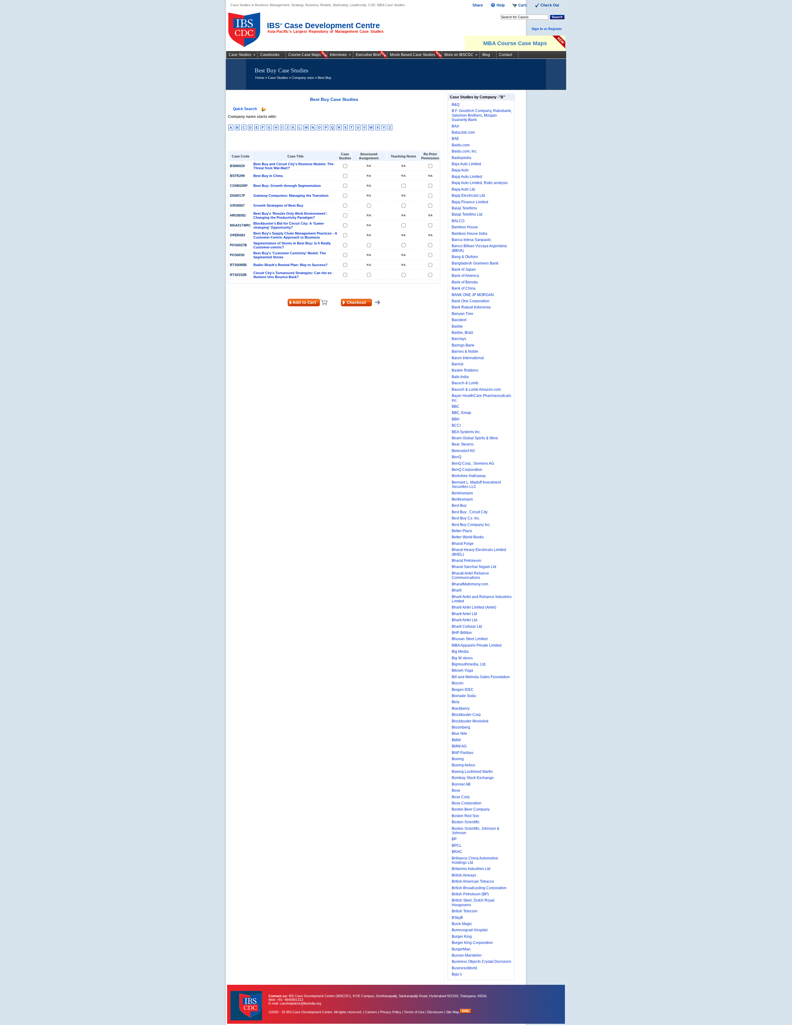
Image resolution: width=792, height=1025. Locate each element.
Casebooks (269, 55)
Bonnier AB (461, 784)
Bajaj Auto (460, 170)
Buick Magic (462, 924)
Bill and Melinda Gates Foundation (481, 677)
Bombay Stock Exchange (473, 778)
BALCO (458, 221)
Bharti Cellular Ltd (467, 626)
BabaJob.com (463, 132)
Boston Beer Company (471, 809)
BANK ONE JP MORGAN (473, 295)
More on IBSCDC (458, 55)
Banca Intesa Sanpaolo (471, 240)
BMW (456, 740)
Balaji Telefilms (464, 208)
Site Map (453, 1012)
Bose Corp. (461, 797)
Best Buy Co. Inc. (466, 518)
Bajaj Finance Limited (470, 202)
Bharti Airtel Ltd (464, 614)
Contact (505, 55)
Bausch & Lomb (465, 383)
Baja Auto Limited (466, 164)
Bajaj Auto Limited (467, 176)
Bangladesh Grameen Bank (475, 263)
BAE (455, 138)
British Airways (464, 875)
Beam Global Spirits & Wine (475, 438)
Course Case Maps (304, 55)
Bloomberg (461, 727)
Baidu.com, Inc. (464, 151)
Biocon (457, 683)
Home (259, 78)
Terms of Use (414, 1012)
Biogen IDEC (463, 689)
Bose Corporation (466, 803)
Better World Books (468, 537)
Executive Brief (368, 55)
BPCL (457, 845)
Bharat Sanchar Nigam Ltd (474, 567)
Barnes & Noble (465, 351)
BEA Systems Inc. (466, 432)
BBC (455, 406)
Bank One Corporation (470, 301)
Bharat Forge (463, 543)
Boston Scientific (466, 822)
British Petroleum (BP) (470, 894)
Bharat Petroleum (466, 560)
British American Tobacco (473, 881)
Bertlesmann (462, 499)
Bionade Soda (464, 696)
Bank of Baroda (465, 282)
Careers (371, 1012)
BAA (455, 126)
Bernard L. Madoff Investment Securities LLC (476, 484)
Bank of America (465, 275)
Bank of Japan (464, 269)
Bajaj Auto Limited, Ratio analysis (480, 183)
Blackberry (461, 708)
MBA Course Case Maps (515, 43)
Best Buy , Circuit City (470, 512)
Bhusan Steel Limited (470, 639)
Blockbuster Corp (466, 715)
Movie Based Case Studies (412, 55)
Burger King (462, 936)
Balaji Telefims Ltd (467, 214)
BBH (455, 419)
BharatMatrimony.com (470, 584)
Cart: (522, 5)
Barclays (459, 339)
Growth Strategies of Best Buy (278, 205)
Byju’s (457, 974)
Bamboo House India (469, 233)
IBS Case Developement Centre (246, 1001)
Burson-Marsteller (467, 955)
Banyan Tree (462, 314)
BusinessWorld (464, 968)
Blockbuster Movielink (470, 721)
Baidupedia (461, 158)
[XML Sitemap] (465, 1012)
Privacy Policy (390, 1012)
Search (557, 17)
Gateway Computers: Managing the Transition (291, 195)
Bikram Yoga (462, 670)
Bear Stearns (463, 444)
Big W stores (462, 658)
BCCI (456, 425)
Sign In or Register (547, 29)
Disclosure (435, 1012)
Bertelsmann (462, 493)
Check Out (549, 5)
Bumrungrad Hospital (470, 930)
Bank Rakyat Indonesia (471, 307)
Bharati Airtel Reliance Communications (470, 575)
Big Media (460, 651)
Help (501, 5)
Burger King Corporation (472, 943)
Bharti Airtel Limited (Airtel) (474, 607)
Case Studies (240, 55)
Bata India (460, 377)
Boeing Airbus (463, 765)
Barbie (457, 326)
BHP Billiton (462, 633)
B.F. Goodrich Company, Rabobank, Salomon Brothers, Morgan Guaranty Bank (482, 115)
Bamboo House (465, 227)
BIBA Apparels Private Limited (476, 645)
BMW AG (459, 746)
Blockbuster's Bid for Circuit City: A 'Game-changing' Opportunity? (289, 225)
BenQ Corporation (467, 469)
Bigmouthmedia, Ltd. (469, 664)
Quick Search (245, 109)
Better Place (462, 531)
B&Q (455, 104)
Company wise (303, 78)
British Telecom (464, 911)
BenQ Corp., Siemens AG (473, 463)
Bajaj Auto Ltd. (464, 189)
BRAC (457, 852)
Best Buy (459, 505)
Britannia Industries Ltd (471, 869)
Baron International (468, 358)
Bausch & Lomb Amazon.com (476, 389)
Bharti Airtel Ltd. (465, 620)
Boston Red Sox (465, 816)
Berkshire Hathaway (469, 476)
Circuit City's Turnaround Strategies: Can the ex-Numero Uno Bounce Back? (293, 275)
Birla (455, 702)
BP (454, 839)
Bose (456, 790)
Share (477, 5)
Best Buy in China (268, 176)
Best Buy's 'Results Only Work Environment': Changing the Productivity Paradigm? (290, 215)
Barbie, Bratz (462, 332)
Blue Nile (459, 733)
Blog (486, 55)
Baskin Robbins (465, 370)
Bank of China (464, 288)
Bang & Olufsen (465, 257)
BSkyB (457, 917)
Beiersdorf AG (463, 451)
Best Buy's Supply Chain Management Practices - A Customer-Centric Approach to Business (295, 235)
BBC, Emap (461, 413)
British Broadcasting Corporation (479, 888)
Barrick (457, 364)
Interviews (338, 55)
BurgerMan (461, 949)
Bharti (457, 590)
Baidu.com (461, 145)
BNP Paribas (462, 753)
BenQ (456, 457)
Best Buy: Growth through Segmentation (287, 185)
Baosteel (459, 320)
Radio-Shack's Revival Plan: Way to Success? (290, 265)
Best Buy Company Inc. (471, 525)
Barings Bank (463, 345)
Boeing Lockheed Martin (472, 771)
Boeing (458, 759)
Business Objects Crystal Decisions (481, 961)
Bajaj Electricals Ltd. (469, 195)
